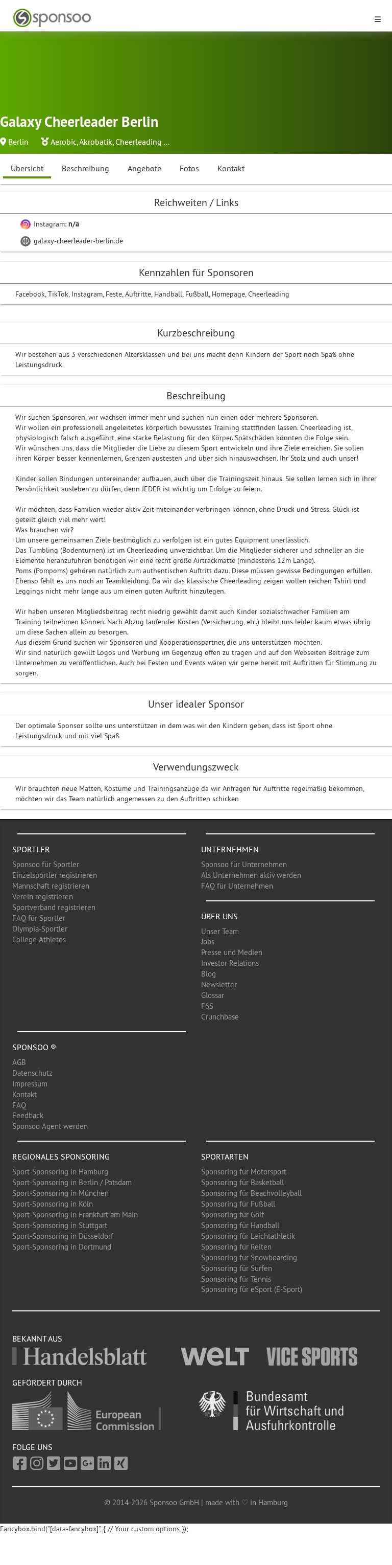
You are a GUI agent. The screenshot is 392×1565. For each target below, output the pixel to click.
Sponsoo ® (34, 1047)
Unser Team (220, 931)
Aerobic (64, 142)
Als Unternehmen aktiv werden (251, 875)
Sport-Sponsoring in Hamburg (60, 1171)
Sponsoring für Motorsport (243, 1171)
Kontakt (230, 168)
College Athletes (39, 939)
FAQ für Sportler (38, 918)
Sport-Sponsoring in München (60, 1193)
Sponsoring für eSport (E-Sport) (251, 1289)
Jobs (207, 941)
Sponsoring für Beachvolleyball (251, 1193)
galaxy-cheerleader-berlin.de (77, 240)
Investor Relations (230, 963)
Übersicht (27, 168)
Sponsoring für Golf (232, 1214)
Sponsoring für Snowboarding (249, 1257)
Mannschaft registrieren (50, 886)
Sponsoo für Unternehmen (244, 864)
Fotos (189, 168)
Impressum (29, 1083)
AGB (19, 1062)
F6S (207, 1006)
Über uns (219, 916)
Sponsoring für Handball (240, 1225)
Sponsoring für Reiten (236, 1247)
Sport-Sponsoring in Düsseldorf (62, 1236)
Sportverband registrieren (53, 907)
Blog (208, 974)
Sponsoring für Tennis (236, 1279)
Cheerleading (138, 142)
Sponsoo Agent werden (50, 1126)
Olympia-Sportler (39, 929)
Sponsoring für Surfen (236, 1268)
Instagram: (55, 224)
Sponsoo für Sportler (45, 864)
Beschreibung (85, 168)
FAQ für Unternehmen (237, 886)
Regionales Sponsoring (61, 1156)
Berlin (18, 142)
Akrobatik (95, 142)
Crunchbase (220, 1017)
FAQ (19, 1105)
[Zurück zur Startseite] (190, 18)
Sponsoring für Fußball (238, 1204)
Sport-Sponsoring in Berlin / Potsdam (72, 1182)
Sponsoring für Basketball (242, 1182)
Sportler (31, 849)
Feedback (27, 1115)
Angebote (144, 168)
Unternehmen (230, 849)
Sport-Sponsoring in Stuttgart (59, 1225)
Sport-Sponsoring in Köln (52, 1204)
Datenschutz (32, 1073)
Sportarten (225, 1156)
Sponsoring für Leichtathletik (248, 1236)
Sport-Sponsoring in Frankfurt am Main (75, 1214)
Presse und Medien (231, 952)
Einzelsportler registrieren (54, 875)
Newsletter (219, 984)
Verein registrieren (42, 896)
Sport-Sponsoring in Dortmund (61, 1247)
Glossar (212, 995)
